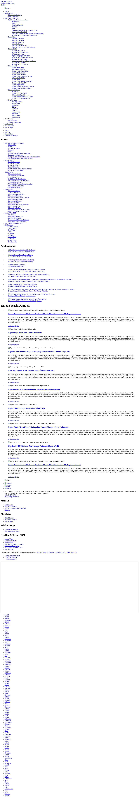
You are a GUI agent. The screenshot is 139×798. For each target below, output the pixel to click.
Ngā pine (15, 108)
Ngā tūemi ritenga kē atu (12, 531)
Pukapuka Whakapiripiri (19, 32)
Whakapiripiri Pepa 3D (19, 62)
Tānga (14, 107)
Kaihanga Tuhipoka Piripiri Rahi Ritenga (20, 261)
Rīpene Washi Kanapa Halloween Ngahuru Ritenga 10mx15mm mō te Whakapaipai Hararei (44, 314)
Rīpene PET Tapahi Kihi (19, 93)
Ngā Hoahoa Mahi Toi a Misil (14, 223)
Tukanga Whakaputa (14, 122)
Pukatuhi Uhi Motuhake (19, 45)
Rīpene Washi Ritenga (15, 15)
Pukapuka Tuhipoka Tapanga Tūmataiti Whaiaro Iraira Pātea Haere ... (29, 281)
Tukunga (7, 510)
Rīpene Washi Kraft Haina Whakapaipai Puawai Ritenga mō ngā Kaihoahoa (38, 427)
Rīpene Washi (12, 66)
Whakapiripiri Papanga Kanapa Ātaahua (24, 61)
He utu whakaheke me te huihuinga (15, 508)
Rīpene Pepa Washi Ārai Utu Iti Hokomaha (25, 333)
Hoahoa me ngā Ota (11, 506)
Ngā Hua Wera (41, 552)
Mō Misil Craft (12, 120)
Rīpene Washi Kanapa (18, 73)
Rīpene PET (15, 91)
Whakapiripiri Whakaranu (20, 64)
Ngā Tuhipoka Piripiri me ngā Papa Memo (24, 30)
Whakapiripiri (12, 49)
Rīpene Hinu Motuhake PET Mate (22, 96)
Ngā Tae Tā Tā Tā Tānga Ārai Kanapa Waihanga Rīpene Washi (33, 446)
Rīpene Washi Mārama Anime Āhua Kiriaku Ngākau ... (25, 301)
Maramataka (15, 21)
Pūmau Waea (16, 115)
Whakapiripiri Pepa (18, 54)
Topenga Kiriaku (17, 102)
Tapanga (14, 27)
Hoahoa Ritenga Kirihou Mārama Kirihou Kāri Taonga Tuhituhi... (28, 291)
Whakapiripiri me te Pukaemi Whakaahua (24, 35)
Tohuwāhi (15, 113)
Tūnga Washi (16, 103)
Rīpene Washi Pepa (18, 67)
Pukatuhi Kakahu (17, 44)
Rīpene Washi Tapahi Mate (20, 71)
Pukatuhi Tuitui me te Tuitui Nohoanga (23, 47)
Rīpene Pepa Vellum (18, 84)
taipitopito (16, 326)
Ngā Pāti (14, 110)
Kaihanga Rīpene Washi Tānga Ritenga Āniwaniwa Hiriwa (31, 370)
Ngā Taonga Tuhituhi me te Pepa (18, 20)
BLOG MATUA (61, 552)
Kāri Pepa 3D (16, 117)
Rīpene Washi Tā (17, 79)
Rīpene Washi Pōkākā (18, 78)
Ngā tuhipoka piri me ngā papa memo (19, 153)
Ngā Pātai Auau (9, 125)
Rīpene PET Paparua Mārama (21, 98)
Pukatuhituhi (12, 37)
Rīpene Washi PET (14, 90)
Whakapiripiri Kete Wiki (19, 59)
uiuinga (10, 326)
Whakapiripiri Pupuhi (18, 50)
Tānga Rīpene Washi (18, 69)
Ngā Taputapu (12, 100)
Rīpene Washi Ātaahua (19, 74)
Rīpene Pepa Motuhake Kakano (21, 88)
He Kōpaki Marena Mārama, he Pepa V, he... (21, 296)
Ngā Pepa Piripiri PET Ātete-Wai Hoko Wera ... (22, 286)
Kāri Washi (15, 105)
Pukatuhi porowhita (18, 38)
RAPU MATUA (72, 552)
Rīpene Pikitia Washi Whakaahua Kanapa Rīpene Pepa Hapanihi (34, 389)
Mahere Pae (50, 552)
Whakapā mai (9, 124)
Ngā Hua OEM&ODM (12, 18)
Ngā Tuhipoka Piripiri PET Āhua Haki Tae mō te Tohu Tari (26, 271)
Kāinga (7, 11)
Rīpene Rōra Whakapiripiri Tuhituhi (23, 86)
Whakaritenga (9, 13)
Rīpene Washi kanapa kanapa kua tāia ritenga (26, 408)
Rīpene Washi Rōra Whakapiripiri (22, 81)
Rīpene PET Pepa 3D (18, 95)
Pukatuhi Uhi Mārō (18, 40)
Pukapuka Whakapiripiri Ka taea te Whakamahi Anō (27, 33)
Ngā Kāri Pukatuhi (17, 25)
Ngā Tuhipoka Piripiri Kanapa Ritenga (19, 256)
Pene (13, 28)
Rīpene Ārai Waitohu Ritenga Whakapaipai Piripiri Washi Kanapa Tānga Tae (39, 352)
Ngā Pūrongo (9, 127)
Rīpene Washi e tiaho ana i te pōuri (22, 76)
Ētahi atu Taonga (13, 16)
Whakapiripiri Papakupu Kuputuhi (22, 57)
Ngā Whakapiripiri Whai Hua (21, 56)
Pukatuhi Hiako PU (18, 42)
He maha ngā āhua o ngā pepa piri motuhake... (22, 276)
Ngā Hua (7, 132)
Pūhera (14, 23)
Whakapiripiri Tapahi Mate (20, 52)
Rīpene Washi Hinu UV (19, 83)
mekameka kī (16, 112)
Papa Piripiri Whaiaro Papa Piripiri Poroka (21, 251)
